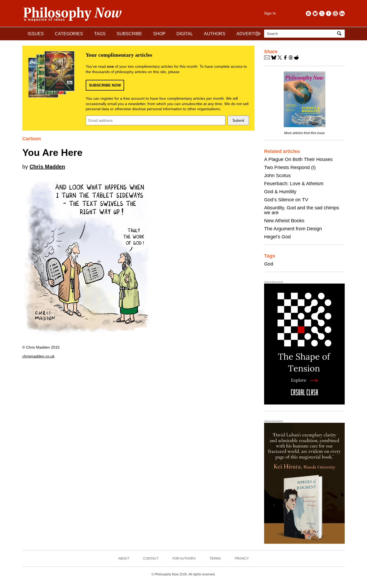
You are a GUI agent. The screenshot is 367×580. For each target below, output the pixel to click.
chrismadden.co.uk (38, 356)
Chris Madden (47, 167)
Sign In (270, 13)
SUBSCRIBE (129, 33)
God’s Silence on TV (286, 199)
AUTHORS (214, 33)
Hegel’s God (277, 236)
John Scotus (277, 175)
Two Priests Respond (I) (290, 167)
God (268, 264)
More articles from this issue (304, 133)
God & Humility (280, 191)
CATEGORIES (69, 33)
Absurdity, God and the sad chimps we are (301, 210)
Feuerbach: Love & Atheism (293, 183)
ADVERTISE (248, 33)
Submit (238, 120)
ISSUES (36, 33)
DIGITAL (185, 33)
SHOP (159, 33)
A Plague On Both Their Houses (298, 159)
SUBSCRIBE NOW (105, 85)
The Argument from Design (293, 228)
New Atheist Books (284, 220)
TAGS (100, 33)
